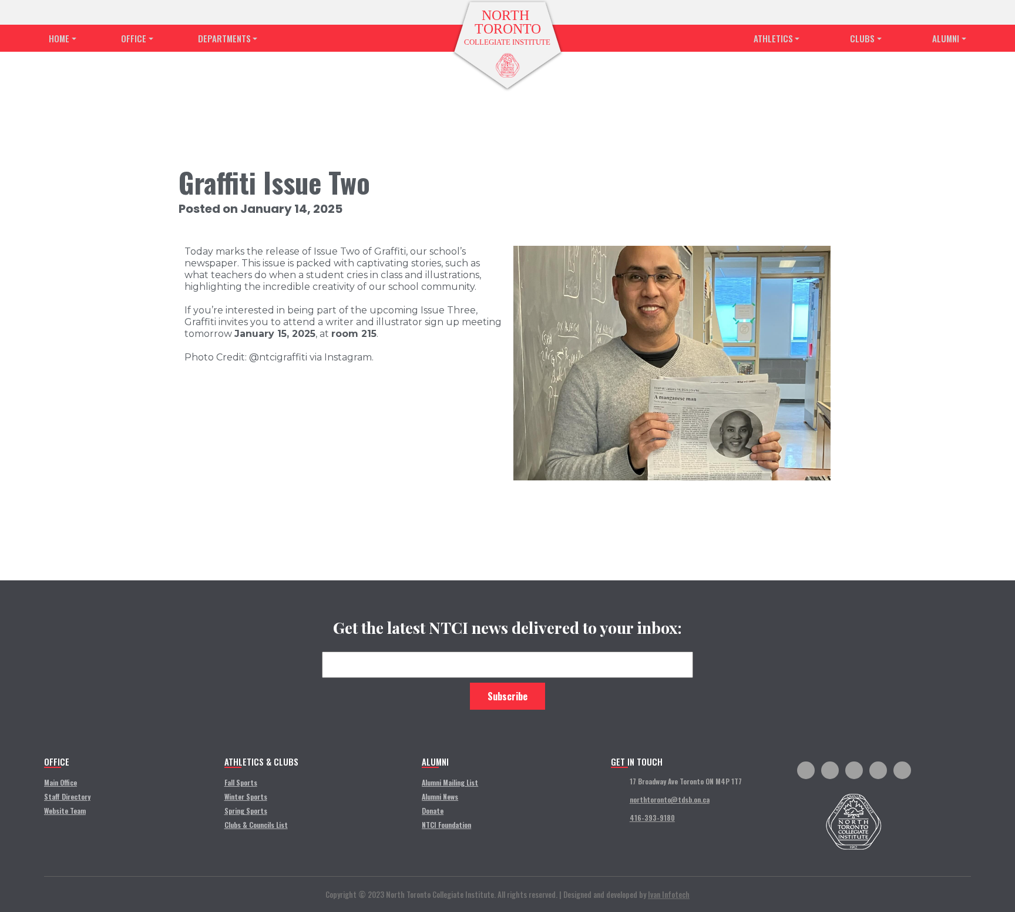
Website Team (65, 811)
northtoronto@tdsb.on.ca (670, 799)
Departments (224, 38)
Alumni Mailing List (450, 782)
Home (59, 38)
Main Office (60, 782)
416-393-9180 (652, 818)
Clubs (862, 38)
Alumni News (440, 796)
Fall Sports (240, 782)
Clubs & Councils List (256, 825)
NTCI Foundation (446, 825)
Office (133, 38)
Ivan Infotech (669, 894)
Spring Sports (245, 811)
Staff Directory (67, 796)
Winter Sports (245, 796)
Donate (432, 811)
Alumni (945, 38)
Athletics (773, 38)
